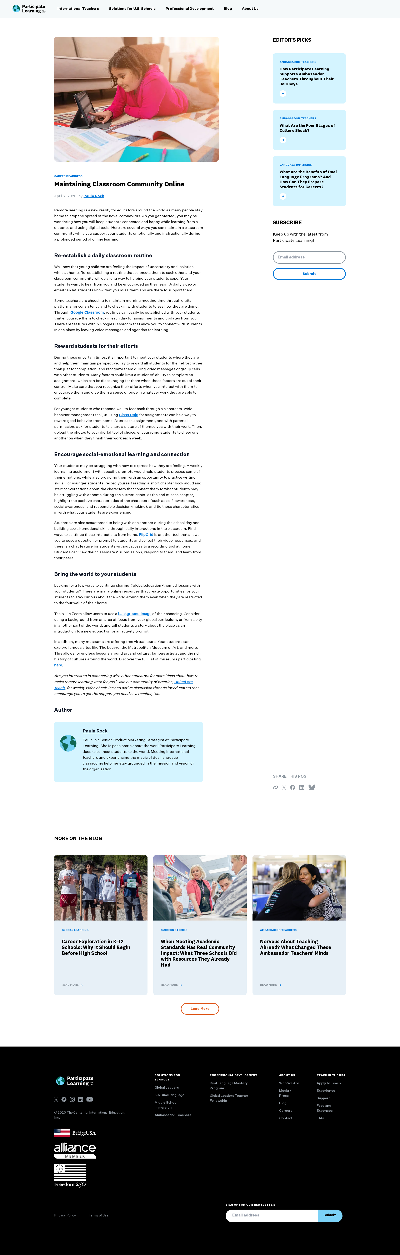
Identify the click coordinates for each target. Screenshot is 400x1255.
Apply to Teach (329, 1083)
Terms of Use (99, 1215)
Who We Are (289, 1083)
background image (134, 614)
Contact (285, 1118)
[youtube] (89, 1099)
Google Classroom (87, 312)
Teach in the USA (331, 1075)
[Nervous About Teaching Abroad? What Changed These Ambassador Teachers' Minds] (299, 888)
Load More (200, 1009)
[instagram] (72, 1099)
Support (323, 1098)
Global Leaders (167, 1087)
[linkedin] (80, 1099)
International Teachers (78, 9)
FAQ (320, 1118)
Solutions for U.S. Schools (132, 9)
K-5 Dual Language (169, 1095)
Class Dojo (128, 415)
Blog (228, 9)
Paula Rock (94, 196)
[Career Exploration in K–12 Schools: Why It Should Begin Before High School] (101, 888)
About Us (250, 9)
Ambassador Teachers (173, 1115)
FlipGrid (146, 535)
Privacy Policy (65, 1215)
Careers (285, 1111)
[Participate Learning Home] (29, 9)
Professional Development (190, 9)
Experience (326, 1091)
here (58, 665)
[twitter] (56, 1100)
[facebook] (63, 1099)
